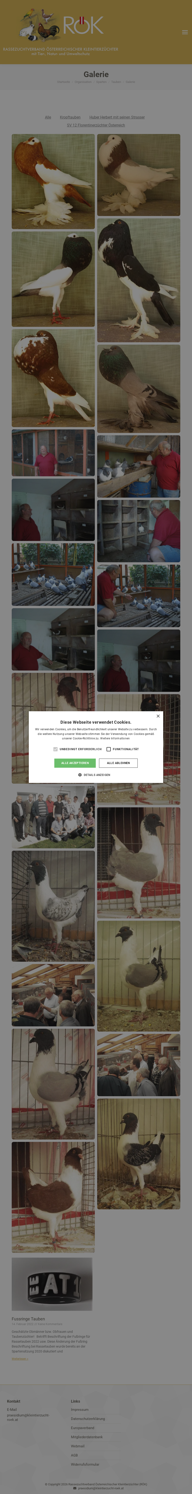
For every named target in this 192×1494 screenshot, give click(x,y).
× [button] (158, 716)
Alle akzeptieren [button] (75, 763)
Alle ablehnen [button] (118, 763)
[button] (96, 774)
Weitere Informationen (115, 738)
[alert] (96, 747)
